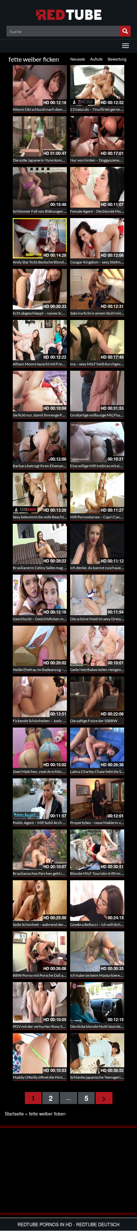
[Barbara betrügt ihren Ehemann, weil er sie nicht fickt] (40, 442)
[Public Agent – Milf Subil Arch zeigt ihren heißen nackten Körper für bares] (40, 798)
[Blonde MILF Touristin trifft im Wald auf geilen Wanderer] (97, 849)
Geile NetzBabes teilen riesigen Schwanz (103, 669)
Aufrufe (96, 59)
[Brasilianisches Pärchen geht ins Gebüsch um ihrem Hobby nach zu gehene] (40, 849)
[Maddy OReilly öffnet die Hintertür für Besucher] (40, 1053)
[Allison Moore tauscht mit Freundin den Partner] (40, 340)
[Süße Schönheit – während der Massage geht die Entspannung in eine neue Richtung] (40, 900)
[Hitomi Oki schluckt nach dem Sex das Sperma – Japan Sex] (40, 85)
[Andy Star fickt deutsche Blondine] (40, 238)
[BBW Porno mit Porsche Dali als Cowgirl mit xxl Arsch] (40, 951)
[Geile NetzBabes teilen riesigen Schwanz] (97, 646)
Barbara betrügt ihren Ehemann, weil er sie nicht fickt (56, 465)
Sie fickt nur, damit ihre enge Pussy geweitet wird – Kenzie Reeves (66, 415)
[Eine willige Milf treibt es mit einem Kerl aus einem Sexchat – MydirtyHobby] (97, 442)
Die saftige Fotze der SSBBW (93, 720)
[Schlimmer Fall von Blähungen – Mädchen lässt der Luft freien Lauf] (40, 187)
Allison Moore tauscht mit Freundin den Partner (52, 364)
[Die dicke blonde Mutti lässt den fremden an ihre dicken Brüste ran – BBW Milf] (97, 1002)
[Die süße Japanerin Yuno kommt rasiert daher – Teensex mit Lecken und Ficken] (40, 136)
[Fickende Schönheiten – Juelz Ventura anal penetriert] (40, 696)
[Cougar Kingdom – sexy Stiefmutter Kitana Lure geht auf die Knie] (97, 238)
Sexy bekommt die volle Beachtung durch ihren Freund (58, 517)
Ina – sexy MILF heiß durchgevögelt (99, 364)
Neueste (77, 59)
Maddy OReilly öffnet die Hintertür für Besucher (53, 1077)
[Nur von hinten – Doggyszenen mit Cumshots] (97, 136)
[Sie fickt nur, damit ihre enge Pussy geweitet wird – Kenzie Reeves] (40, 391)
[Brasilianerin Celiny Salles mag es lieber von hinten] (40, 544)
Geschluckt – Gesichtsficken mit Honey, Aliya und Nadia (59, 618)
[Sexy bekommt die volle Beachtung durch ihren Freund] (40, 493)
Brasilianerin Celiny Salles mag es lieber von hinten (54, 567)
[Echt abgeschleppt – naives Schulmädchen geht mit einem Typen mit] (40, 289)
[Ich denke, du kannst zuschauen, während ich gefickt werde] (97, 544)
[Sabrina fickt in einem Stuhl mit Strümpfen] (97, 289)
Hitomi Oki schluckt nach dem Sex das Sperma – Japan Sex (60, 109)
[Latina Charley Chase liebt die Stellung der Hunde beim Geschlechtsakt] (97, 748)
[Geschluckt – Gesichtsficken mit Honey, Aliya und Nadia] (40, 595)
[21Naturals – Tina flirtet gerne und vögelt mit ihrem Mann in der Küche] (97, 85)
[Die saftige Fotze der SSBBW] (97, 696)
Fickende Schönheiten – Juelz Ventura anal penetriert (57, 720)
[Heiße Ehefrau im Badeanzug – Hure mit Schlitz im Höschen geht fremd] (40, 646)
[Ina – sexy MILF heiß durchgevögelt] (97, 340)
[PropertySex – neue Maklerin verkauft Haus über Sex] (97, 798)
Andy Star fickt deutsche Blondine (41, 262)
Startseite (14, 1113)
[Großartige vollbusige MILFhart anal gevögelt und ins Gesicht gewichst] (97, 391)
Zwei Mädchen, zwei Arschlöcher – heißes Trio (51, 771)
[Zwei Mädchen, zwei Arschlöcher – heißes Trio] (40, 748)
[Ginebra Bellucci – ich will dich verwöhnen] (97, 900)
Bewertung (117, 59)
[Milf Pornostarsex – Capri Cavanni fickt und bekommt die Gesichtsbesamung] (97, 493)
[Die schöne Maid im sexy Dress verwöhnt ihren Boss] (97, 595)
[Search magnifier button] (125, 31)
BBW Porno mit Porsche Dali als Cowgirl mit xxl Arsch (57, 975)
